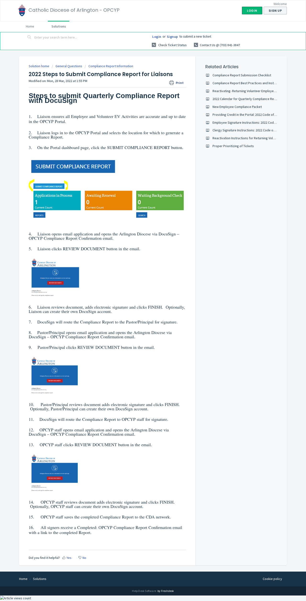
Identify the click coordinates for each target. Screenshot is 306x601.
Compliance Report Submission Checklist (242, 75)
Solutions (58, 26)
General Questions (68, 66)
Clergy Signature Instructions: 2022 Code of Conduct (250, 130)
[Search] (29, 37)
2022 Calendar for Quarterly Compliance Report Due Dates (254, 99)
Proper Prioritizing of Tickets (233, 146)
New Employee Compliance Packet (237, 107)
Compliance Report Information (110, 66)
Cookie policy (272, 579)
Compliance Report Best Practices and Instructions (249, 83)
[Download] (144, 244)
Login (156, 36)
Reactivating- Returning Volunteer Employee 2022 (248, 91)
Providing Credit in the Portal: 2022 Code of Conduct (250, 114)
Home (30, 26)
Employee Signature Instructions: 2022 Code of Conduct (252, 122)
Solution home (39, 66)
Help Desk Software (144, 591)
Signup (172, 36)
